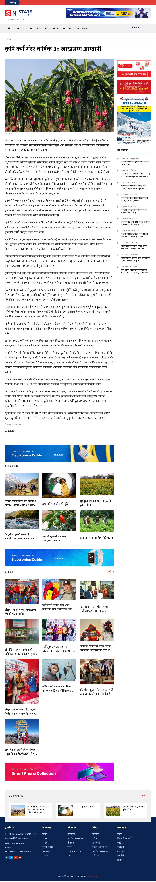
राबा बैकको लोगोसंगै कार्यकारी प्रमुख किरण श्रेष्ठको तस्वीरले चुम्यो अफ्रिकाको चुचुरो (21, 752)
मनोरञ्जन (47, 27)
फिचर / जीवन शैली (100, 846)
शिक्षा (70, 27)
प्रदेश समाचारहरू (74, 850)
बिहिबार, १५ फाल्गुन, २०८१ (131, 157)
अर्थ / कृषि (39, 27)
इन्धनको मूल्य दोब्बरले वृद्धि (55, 502)
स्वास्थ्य (77, 27)
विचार (44, 833)
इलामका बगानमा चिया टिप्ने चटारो (96, 536)
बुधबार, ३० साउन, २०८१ (130, 205)
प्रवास (69, 854)
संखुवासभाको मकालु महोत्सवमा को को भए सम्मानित (21, 610)
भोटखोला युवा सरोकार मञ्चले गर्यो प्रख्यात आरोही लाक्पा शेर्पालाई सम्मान (96, 692)
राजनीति (24, 27)
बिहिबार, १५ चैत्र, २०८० (130, 169)
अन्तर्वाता (71, 833)
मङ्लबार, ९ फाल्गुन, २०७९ (131, 229)
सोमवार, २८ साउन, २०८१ (130, 253)
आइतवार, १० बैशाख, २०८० (131, 181)
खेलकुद (84, 27)
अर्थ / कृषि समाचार (75, 837)
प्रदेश (64, 27)
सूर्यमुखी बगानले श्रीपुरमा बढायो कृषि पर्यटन (95, 501)
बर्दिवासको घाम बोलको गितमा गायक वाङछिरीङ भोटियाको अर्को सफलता (58, 689)
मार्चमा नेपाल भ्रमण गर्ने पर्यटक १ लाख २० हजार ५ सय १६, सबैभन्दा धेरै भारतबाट (21, 504)
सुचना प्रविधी (47, 846)
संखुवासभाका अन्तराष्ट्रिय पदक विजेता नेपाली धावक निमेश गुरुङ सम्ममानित (21, 712)
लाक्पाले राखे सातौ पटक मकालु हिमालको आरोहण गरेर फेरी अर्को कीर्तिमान (96, 649)
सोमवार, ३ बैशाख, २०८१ (130, 217)
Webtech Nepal (93, 874)
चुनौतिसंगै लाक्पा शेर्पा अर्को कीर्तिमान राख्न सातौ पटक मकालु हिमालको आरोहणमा (58, 607)
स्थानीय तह (47, 850)
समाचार (16, 27)
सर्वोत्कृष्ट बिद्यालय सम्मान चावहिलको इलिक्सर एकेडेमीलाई (58, 647)
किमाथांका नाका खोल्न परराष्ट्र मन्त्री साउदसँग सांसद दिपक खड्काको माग (94, 609)
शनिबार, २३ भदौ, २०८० (130, 193)
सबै (109, 570)
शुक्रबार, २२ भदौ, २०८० (130, 265)
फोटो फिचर (56, 27)
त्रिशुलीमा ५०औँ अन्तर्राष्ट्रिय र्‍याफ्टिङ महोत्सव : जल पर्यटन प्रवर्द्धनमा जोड (19, 537)
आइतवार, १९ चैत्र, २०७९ (130, 241)
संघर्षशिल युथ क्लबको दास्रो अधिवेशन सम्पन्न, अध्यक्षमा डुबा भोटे (20, 652)
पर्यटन (31, 27)
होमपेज (8, 37)
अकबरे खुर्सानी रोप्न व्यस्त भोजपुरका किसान (54, 537)
